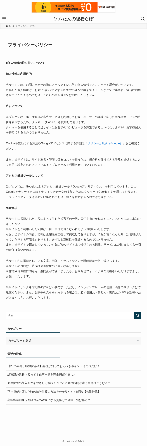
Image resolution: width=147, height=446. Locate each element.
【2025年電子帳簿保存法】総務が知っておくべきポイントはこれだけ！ (53, 366)
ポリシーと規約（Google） (105, 143)
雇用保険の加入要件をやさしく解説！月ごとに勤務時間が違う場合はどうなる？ (59, 383)
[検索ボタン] (142, 18)
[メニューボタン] (4, 18)
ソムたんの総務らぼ (74, 19)
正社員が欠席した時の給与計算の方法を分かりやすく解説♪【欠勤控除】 (54, 391)
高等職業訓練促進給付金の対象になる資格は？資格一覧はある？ (49, 400)
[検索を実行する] (137, 315)
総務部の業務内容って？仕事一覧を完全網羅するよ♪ (41, 374)
